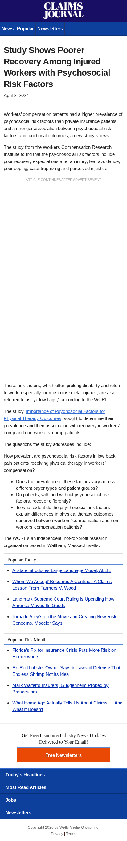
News (8, 28)
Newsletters (50, 28)
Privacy (57, 834)
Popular (25, 28)
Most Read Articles (26, 787)
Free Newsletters (63, 755)
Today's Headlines (25, 774)
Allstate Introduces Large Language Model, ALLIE (61, 570)
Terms (71, 834)
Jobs (11, 799)
